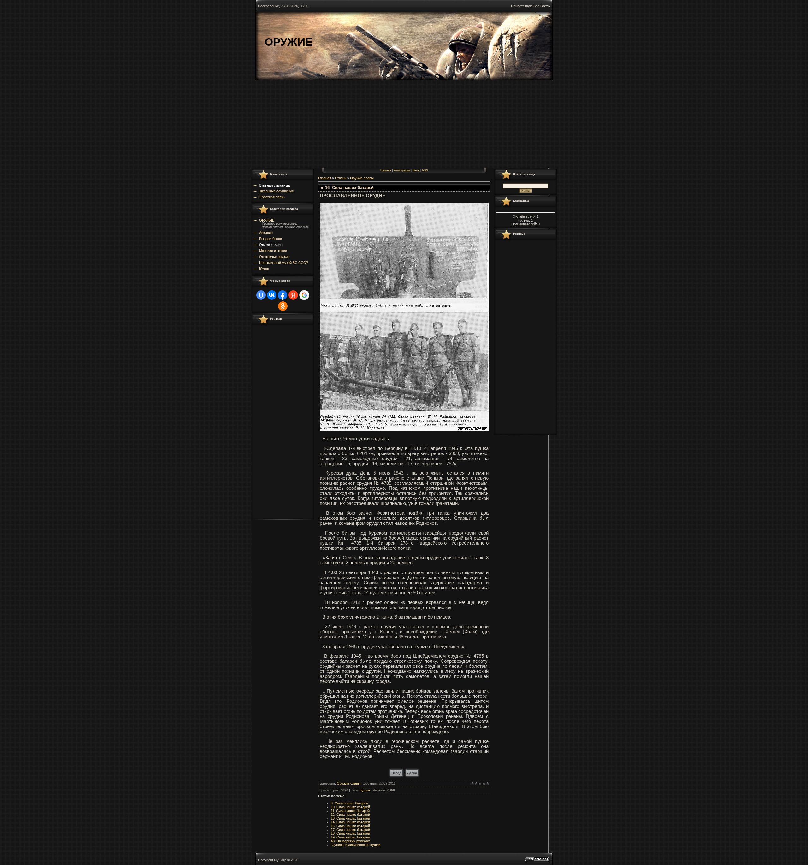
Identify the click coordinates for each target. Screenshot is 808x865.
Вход (416, 170)
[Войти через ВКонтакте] (271, 295)
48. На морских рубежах (350, 841)
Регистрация (402, 170)
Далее (412, 773)
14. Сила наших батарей (350, 822)
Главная (385, 170)
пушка (365, 790)
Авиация (266, 232)
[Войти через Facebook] (282, 295)
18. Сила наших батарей (350, 833)
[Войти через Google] (304, 295)
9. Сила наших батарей (349, 803)
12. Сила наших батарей (350, 814)
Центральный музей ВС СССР (283, 262)
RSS (425, 170)
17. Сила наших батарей (350, 830)
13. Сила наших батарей (350, 818)
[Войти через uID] (261, 295)
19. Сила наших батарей (350, 837)
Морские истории (273, 250)
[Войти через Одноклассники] (283, 306)
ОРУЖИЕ (266, 220)
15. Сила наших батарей (350, 826)
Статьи (340, 178)
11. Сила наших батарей (350, 811)
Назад (396, 773)
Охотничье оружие (274, 256)
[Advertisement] (404, 124)
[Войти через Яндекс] (293, 295)
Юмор (264, 268)
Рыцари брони (270, 238)
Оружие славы (271, 244)
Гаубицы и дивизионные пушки (355, 845)
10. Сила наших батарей (350, 807)
